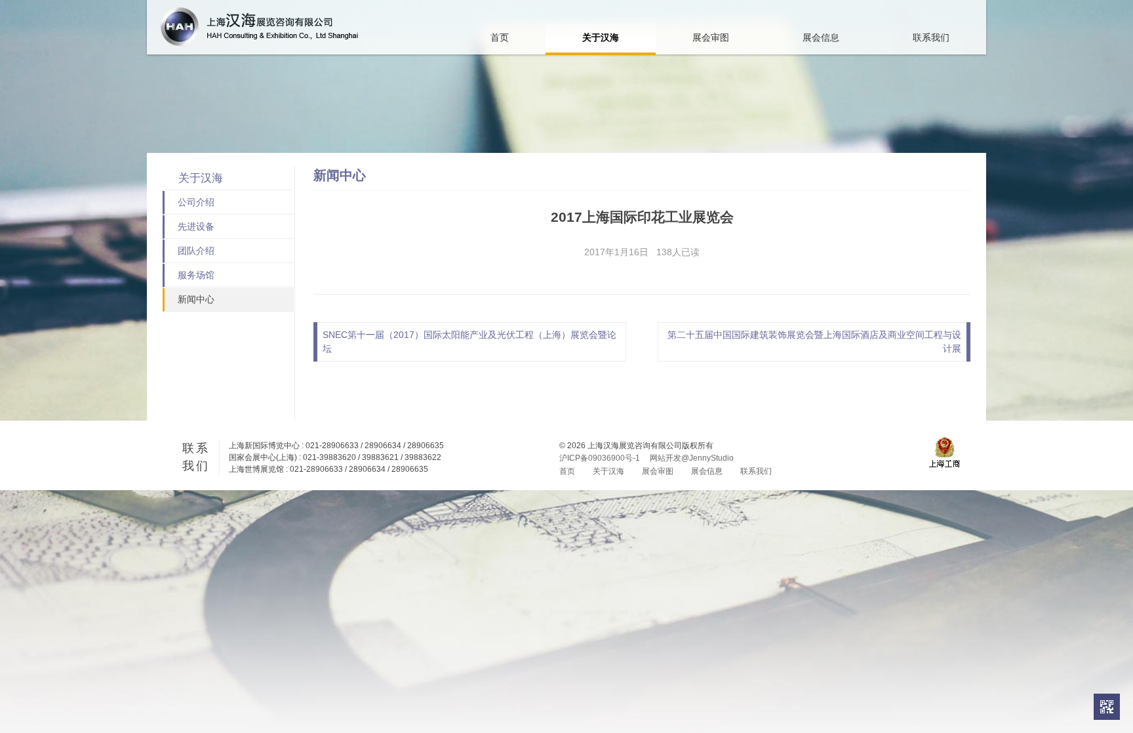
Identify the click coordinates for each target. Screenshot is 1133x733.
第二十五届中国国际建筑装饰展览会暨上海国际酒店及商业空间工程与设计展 (814, 341)
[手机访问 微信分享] (1107, 707)
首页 (499, 37)
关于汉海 (600, 37)
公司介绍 (196, 202)
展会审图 (710, 37)
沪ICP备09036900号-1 (599, 458)
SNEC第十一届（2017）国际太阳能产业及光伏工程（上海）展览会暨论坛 (469, 341)
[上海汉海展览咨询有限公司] (259, 26)
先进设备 (196, 226)
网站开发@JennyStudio (692, 458)
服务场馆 (196, 275)
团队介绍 (196, 250)
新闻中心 (196, 299)
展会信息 (821, 37)
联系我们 (931, 37)
